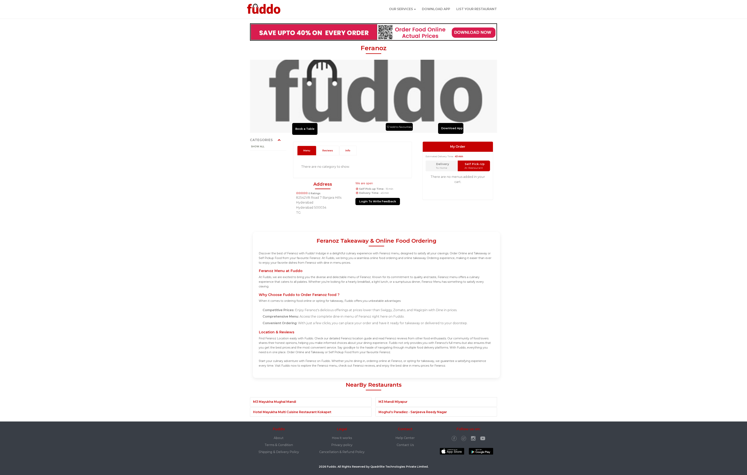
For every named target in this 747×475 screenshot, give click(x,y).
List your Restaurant (476, 9)
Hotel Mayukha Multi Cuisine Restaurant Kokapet (292, 412)
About (279, 438)
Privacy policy (341, 445)
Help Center (405, 438)
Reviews (327, 150)
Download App (436, 9)
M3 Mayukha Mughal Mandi (274, 402)
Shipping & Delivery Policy (279, 452)
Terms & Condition (279, 445)
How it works (342, 438)
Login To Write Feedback (377, 201)
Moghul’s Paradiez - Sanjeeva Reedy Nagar (413, 412)
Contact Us (405, 445)
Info (347, 150)
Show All (257, 146)
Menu (306, 150)
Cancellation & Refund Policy (342, 452)
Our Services (401, 9)
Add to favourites (400, 126)
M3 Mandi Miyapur (393, 402)
